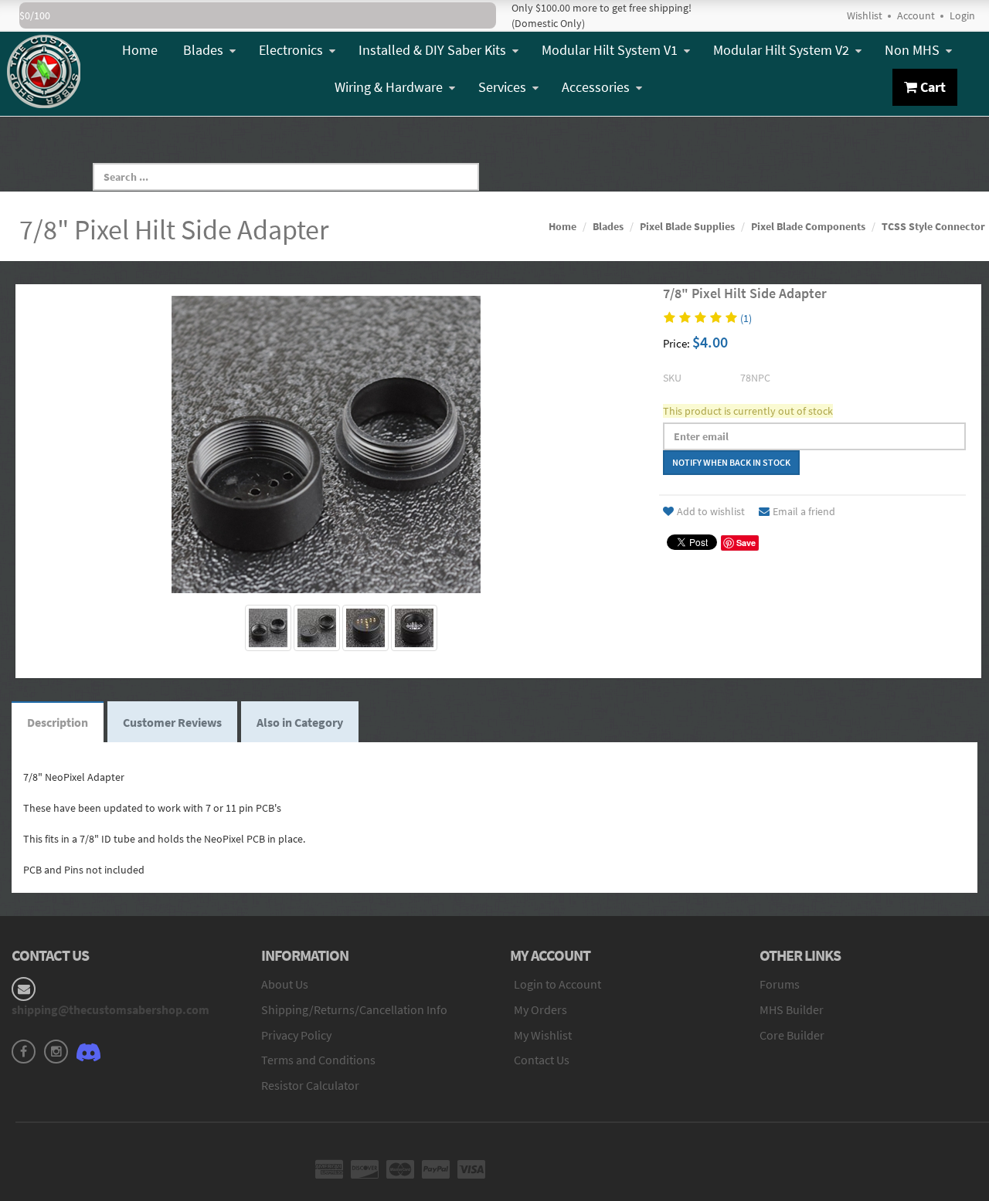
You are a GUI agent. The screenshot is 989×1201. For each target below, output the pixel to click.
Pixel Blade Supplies (687, 226)
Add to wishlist (711, 511)
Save (746, 542)
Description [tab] (57, 722)
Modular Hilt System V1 (610, 50)
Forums (780, 984)
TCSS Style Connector (933, 226)
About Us (284, 984)
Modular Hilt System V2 (781, 50)
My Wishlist (543, 1035)
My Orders (540, 1009)
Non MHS (912, 50)
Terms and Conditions (318, 1059)
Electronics (291, 50)
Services (502, 87)
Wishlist (864, 15)
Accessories (596, 87)
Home (140, 50)
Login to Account (557, 984)
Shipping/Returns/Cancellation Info (354, 1009)
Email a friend (804, 511)
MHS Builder (792, 1009)
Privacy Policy (296, 1035)
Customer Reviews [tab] (172, 722)
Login (962, 15)
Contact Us (541, 1059)
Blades (203, 50)
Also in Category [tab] (300, 722)
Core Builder (792, 1035)
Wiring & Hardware (389, 87)
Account (916, 15)
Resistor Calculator (310, 1085)
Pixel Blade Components (808, 226)
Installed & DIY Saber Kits (432, 50)
